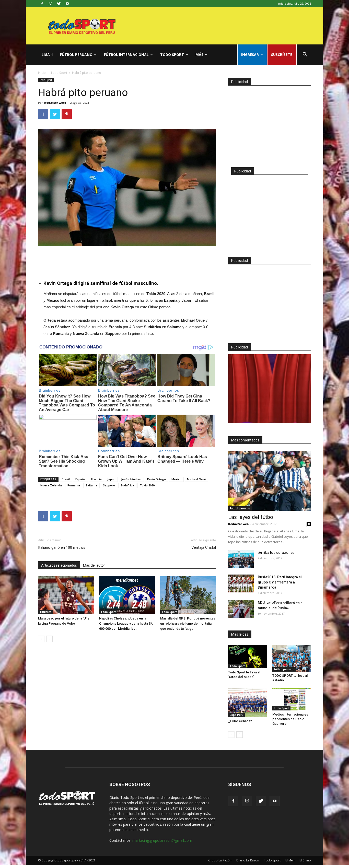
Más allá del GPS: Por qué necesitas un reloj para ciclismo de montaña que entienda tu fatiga (187, 623)
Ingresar (250, 54)
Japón (111, 479)
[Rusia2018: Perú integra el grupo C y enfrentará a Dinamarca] (241, 583)
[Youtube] (67, 3)
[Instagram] (50, 3)
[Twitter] (59, 3)
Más (199, 54)
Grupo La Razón (219, 860)
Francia (96, 479)
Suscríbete (281, 54)
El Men (290, 860)
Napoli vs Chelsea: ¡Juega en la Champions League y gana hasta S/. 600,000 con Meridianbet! (126, 623)
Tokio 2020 (147, 485)
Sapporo (109, 485)
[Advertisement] (127, 260)
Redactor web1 (55, 102)
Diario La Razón (247, 860)
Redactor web (238, 524)
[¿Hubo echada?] (247, 702)
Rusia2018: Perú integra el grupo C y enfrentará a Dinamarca (280, 582)
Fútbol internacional (126, 54)
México (176, 479)
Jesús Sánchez (131, 479)
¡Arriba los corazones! (277, 553)
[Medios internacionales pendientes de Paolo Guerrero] (291, 699)
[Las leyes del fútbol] (269, 481)
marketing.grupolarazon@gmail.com (162, 840)
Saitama (91, 485)
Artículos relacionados (59, 565)
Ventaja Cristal (203, 547)
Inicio (42, 73)
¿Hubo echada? (240, 721)
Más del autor (94, 565)
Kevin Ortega (156, 479)
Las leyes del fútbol (251, 517)
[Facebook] (42, 3)
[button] (305, 55)
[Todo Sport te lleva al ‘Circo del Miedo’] (247, 656)
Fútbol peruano (76, 54)
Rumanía (73, 485)
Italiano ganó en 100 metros (61, 547)
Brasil (66, 479)
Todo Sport (172, 54)
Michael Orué (196, 479)
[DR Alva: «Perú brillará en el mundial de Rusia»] (241, 609)
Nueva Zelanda (51, 485)
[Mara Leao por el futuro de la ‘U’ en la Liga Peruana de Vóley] (66, 595)
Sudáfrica (127, 485)
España (80, 479)
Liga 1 (47, 54)
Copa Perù (236, 715)
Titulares (45, 612)
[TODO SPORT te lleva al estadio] (291, 658)
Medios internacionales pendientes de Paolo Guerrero (290, 719)
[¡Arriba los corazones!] (241, 559)
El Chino (305, 860)
